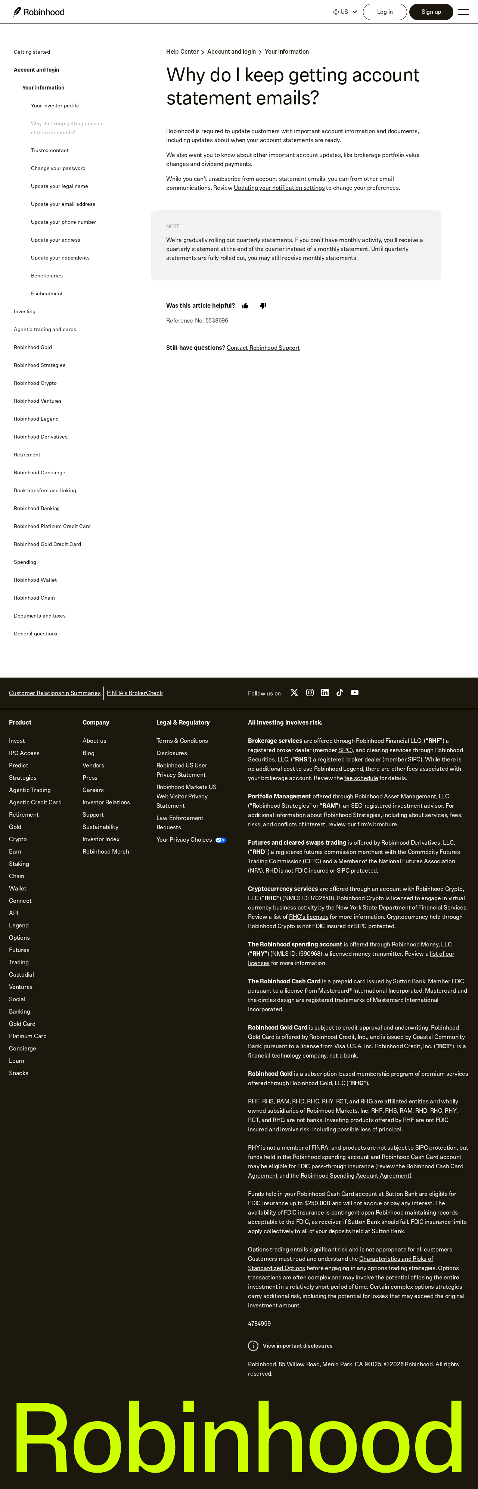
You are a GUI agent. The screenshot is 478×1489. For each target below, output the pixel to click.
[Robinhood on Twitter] (294, 695)
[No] (263, 305)
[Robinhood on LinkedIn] (325, 694)
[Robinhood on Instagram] (310, 694)
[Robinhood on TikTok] (340, 694)
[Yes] (245, 305)
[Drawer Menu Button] (463, 12)
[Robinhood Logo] (38, 12)
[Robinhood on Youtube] (354, 694)
